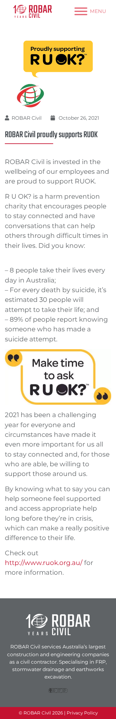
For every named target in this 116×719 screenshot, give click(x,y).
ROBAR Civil (27, 118)
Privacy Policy (82, 712)
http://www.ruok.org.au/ (43, 563)
